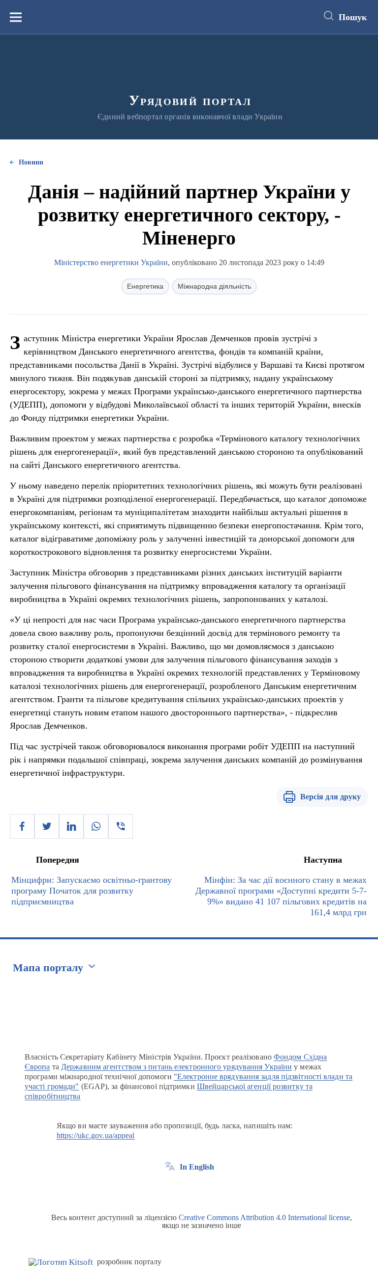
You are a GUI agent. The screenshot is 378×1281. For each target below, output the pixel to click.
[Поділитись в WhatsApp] (96, 826)
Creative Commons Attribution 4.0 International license (264, 1217)
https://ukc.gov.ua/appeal (96, 1135)
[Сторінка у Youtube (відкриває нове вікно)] (206, 1189)
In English (197, 1167)
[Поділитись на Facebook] (22, 826)
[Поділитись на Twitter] (47, 826)
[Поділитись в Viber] (120, 826)
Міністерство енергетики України (111, 262)
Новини (31, 162)
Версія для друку (330, 796)
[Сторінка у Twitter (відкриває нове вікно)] (188, 1189)
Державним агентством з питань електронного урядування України (176, 1067)
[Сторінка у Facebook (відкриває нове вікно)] (170, 1189)
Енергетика (145, 286)
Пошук (353, 17)
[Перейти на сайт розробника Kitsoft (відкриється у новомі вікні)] (61, 1262)
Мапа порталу (48, 967)
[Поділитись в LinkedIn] (71, 826)
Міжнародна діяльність (214, 286)
